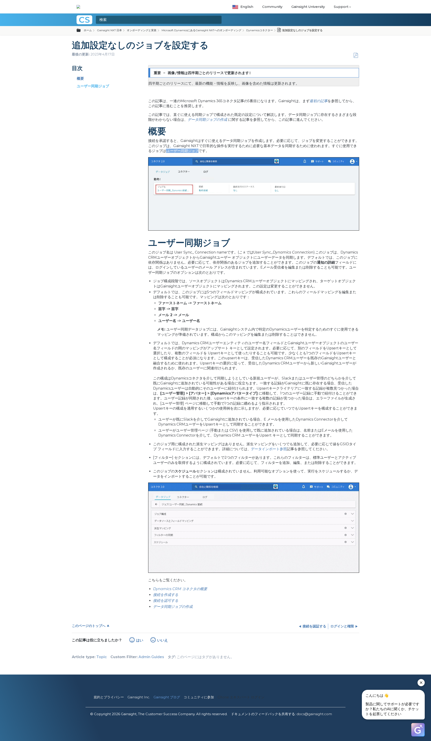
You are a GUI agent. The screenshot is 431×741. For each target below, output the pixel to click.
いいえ (162, 640)
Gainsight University (308, 6)
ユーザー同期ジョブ (93, 86)
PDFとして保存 (355, 55)
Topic (101, 657)
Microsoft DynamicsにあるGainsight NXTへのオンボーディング (201, 30)
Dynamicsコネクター (259, 30)
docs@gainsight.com (314, 714)
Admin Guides (151, 657)
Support (341, 6)
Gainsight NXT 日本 (109, 30)
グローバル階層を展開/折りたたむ (81, 30)
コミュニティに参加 (199, 697)
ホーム (88, 30)
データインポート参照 (269, 449)
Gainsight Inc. (139, 697)
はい (139, 640)
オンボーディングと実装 (141, 30)
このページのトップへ (89, 626)
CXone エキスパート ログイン (241, 697)
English (246, 6)
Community (272, 6)
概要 (80, 78)
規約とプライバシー (109, 697)
